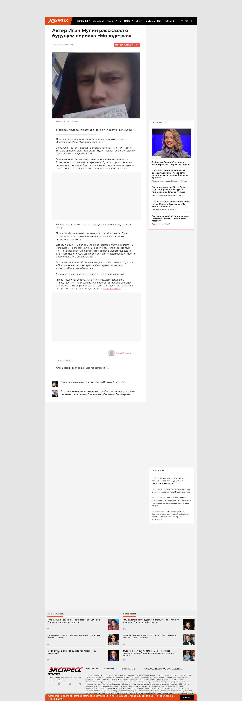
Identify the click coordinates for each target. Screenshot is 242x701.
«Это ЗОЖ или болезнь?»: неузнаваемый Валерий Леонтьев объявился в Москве (73, 621)
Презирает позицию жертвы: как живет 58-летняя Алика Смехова (73, 636)
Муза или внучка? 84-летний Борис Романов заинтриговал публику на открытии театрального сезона (149, 653)
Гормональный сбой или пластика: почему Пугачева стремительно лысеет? (170, 218)
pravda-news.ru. (112, 288)
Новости (84, 21)
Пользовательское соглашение (162, 669)
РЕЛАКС (169, 21)
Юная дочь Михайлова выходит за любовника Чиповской (71, 652)
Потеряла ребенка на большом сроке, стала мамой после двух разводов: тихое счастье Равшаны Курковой (170, 174)
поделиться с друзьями (127, 45)
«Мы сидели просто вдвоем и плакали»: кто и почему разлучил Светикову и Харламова (151, 621)
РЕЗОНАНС (114, 21)
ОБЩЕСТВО (153, 21)
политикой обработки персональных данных (130, 696)
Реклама (109, 668)
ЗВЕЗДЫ (98, 21)
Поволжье (68, 360)
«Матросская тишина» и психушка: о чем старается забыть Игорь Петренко (149, 636)
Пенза (58, 360)
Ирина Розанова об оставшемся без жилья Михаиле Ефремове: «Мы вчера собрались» (171, 203)
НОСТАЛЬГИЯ (133, 21)
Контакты (92, 668)
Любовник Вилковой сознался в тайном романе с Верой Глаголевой (171, 163)
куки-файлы (128, 669)
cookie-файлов (56, 699)
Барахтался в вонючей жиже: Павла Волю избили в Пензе (94, 382)
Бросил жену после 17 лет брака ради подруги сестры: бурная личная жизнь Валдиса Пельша (169, 189)
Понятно (187, 697)
